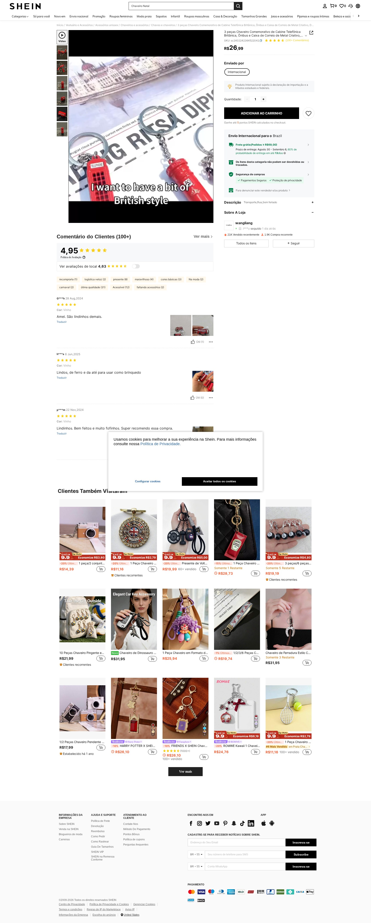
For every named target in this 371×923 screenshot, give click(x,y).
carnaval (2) (66, 287)
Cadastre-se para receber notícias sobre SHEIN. (224, 834)
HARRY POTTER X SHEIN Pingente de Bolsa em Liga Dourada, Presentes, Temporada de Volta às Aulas (134, 746)
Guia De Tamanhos (102, 846)
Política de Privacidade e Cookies (109, 904)
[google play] (272, 825)
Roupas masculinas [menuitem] (196, 16)
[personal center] (324, 6)
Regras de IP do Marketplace (104, 909)
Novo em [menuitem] (59, 16)
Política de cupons (134, 839)
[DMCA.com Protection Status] (201, 900)
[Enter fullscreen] (209, 219)
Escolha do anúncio (104, 914)
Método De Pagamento (136, 829)
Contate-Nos (130, 824)
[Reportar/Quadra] (210, 341)
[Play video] (141, 126)
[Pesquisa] (238, 6)
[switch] (136, 266)
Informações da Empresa (73, 914)
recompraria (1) (68, 279)
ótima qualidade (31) (93, 287)
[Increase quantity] (263, 99)
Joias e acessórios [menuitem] (282, 16)
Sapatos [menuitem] (161, 16)
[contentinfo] (252, 891)
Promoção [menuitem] (99, 16)
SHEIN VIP (97, 851)
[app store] (264, 825)
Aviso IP (130, 909)
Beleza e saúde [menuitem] (343, 16)
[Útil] (192, 341)
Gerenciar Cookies (144, 904)
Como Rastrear (100, 841)
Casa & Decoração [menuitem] (225, 16)
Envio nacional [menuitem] (79, 16)
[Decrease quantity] (247, 99)
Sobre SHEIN (67, 824)
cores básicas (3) (171, 279)
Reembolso (98, 831)
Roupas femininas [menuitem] (120, 16)
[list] (222, 823)
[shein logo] (25, 6)
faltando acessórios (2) (150, 287)
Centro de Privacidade (72, 904)
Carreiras (64, 839)
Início (60, 25)
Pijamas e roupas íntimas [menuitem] (313, 16)
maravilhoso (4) (144, 279)
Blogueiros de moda (70, 834)
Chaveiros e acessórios (135, 25)
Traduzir (62, 321)
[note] (82, 556)
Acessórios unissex (106, 25)
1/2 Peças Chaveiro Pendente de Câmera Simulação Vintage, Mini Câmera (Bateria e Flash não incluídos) (82, 742)
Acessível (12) (121, 287)
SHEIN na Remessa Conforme (102, 858)
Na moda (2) (196, 279)
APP (263, 815)
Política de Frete (100, 820)
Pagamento (196, 884)
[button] (350, 6)
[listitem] (82, 540)
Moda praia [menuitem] (144, 16)
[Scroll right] (358, 16)
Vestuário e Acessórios (79, 25)
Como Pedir (98, 836)
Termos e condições (70, 909)
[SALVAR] (308, 113)
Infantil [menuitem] (175, 16)
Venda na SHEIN (69, 829)
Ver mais (185, 771)
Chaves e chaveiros (163, 25)
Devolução (97, 826)
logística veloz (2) (95, 279)
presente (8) (120, 279)
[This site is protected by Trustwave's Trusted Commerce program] (191, 900)
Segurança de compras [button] (250, 174)
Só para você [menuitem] (41, 16)
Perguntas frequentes (135, 844)
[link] (333, 5)
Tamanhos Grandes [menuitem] (254, 16)
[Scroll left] (353, 16)
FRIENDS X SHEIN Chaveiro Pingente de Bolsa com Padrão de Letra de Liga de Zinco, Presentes (185, 746)
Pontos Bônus (131, 834)
